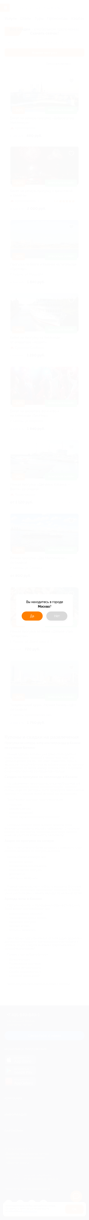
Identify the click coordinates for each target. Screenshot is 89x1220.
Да (32, 616)
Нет (57, 616)
